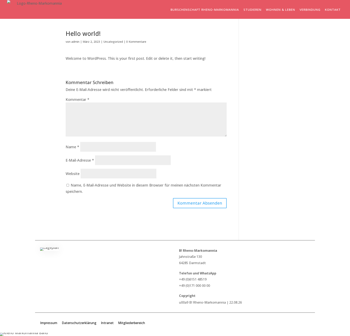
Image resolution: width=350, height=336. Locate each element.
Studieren (252, 9)
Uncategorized (113, 42)
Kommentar (77, 99)
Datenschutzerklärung (79, 323)
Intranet (107, 323)
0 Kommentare (136, 42)
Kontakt (333, 9)
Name (72, 146)
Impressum (48, 323)
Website (73, 173)
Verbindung (310, 9)
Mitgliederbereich (131, 323)
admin (75, 42)
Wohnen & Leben (280, 9)
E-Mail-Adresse (80, 160)
